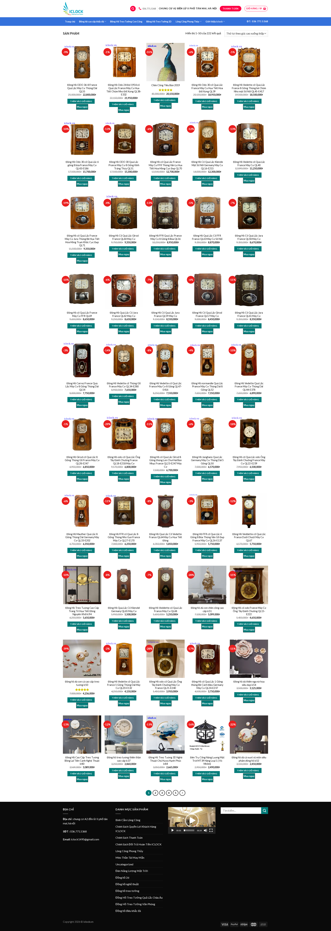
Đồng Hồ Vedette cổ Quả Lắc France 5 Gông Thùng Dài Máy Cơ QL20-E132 (123, 684)
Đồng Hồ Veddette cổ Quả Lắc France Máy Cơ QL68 (165, 609)
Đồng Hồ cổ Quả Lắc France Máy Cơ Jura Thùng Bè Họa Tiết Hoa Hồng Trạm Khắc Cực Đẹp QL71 (82, 240)
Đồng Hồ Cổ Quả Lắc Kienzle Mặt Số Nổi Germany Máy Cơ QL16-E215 (207, 165)
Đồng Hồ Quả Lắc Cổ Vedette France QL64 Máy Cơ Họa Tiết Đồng (165, 537)
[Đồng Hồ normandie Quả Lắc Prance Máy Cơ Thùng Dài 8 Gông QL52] (207, 360)
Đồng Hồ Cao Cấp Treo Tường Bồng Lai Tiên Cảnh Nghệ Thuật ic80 (82, 760)
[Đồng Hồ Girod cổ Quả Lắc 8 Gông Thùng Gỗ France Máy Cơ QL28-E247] (82, 434)
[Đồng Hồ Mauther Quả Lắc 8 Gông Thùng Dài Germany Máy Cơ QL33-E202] (82, 511)
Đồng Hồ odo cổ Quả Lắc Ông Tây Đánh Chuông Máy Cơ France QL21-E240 (165, 684)
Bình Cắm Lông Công (128, 820)
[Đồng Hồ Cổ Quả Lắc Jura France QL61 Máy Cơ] (249, 290)
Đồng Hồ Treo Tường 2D (159, 21)
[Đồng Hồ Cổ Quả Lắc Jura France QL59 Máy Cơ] (165, 290)
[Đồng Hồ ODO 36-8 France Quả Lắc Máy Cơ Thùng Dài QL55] (82, 62)
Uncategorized (124, 864)
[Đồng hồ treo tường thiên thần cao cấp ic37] (124, 734)
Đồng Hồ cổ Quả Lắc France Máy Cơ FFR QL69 (82, 314)
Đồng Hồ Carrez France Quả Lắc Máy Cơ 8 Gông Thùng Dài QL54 (82, 386)
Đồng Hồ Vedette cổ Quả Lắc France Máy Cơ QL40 (249, 163)
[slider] (189, 830)
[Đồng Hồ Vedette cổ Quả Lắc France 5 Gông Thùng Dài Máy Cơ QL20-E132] (124, 659)
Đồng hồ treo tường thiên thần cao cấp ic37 (124, 759)
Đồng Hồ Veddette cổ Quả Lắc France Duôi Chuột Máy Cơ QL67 (249, 537)
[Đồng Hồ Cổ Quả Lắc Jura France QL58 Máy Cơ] (249, 213)
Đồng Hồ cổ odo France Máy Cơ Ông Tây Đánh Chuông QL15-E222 (249, 611)
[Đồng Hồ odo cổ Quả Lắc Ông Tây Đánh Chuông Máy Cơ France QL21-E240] (165, 659)
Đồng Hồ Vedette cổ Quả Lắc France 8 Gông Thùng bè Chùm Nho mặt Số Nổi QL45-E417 (249, 88)
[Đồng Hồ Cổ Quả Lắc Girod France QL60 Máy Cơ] (124, 213)
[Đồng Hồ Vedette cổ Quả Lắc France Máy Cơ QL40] (249, 139)
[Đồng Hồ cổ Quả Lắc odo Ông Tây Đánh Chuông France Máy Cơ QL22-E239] (249, 434)
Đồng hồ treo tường (127, 890)
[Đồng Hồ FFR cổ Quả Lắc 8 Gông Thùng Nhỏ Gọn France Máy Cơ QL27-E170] (124, 511)
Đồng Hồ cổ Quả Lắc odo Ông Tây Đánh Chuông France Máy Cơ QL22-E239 (249, 460)
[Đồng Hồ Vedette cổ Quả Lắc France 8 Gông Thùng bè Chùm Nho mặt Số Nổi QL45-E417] (249, 62)
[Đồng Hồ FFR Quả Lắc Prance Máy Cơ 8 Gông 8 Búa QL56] (165, 213)
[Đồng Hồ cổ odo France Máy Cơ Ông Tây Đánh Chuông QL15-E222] (249, 585)
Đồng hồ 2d (122, 877)
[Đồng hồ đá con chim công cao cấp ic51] (207, 585)
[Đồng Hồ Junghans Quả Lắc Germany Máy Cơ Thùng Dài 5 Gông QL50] (207, 434)
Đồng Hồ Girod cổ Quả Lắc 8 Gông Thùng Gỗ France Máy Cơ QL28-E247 (82, 460)
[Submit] (264, 810)
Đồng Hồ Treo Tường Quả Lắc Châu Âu (139, 897)
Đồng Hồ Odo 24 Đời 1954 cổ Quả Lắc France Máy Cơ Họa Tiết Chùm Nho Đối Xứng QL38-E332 (123, 89)
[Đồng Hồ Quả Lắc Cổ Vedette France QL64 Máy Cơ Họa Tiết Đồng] (165, 511)
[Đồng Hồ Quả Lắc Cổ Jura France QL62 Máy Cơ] (124, 290)
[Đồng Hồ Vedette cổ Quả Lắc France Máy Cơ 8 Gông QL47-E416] (165, 360)
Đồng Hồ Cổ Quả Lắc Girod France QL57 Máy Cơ (207, 314)
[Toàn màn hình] (211, 830)
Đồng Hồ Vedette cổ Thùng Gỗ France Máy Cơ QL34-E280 (124, 385)
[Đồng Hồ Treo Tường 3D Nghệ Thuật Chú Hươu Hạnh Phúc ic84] (165, 734)
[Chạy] (172, 830)
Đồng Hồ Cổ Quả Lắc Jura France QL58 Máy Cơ (249, 237)
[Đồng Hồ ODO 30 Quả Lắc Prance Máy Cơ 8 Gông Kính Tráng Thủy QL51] (124, 139)
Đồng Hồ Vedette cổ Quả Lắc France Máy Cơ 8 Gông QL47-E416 (165, 386)
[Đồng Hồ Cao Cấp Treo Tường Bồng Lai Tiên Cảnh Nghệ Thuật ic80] (82, 734)
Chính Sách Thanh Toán (129, 837)
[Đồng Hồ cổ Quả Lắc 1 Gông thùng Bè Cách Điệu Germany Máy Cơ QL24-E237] (207, 659)
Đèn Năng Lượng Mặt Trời (132, 870)
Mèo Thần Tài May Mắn (130, 857)
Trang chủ (70, 21)
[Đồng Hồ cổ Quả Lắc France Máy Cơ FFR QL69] (82, 290)
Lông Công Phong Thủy (187, 21)
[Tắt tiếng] (205, 830)
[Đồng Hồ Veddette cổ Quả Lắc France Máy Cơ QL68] (165, 585)
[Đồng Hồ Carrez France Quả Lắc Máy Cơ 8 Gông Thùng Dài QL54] (82, 360)
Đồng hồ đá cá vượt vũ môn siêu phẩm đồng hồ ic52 (249, 759)
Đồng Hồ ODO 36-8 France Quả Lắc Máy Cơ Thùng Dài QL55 (82, 88)
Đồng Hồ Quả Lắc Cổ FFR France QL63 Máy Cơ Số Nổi (207, 237)
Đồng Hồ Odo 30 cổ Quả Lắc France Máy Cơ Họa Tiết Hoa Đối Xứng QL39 (207, 88)
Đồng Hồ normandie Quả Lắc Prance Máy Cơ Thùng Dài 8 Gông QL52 (207, 386)
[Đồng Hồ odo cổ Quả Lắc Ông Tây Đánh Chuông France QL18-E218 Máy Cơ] (124, 434)
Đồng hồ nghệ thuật (127, 884)
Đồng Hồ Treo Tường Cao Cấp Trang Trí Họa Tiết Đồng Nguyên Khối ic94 (82, 611)
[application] (191, 820)
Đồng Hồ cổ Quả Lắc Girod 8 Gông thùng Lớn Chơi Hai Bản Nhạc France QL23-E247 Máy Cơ (165, 462)
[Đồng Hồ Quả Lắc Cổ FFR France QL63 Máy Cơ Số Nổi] (207, 213)
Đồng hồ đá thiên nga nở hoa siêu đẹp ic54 (248, 683)
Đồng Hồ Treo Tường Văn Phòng (135, 904)
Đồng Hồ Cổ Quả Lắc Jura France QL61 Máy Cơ (249, 314)
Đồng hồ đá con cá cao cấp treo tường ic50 (82, 683)
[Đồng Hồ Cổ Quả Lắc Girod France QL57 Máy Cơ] (207, 290)
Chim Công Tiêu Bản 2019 (165, 85)
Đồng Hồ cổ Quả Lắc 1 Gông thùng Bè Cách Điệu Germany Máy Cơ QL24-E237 (207, 684)
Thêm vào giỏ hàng (81, 101)
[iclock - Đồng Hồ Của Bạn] (73, 9)
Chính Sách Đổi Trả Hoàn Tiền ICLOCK (139, 844)
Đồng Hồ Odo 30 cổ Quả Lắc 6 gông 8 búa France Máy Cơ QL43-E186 (82, 165)
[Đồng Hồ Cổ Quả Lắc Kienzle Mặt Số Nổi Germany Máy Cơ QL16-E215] (207, 139)
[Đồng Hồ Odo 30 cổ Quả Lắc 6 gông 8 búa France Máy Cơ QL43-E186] (82, 139)
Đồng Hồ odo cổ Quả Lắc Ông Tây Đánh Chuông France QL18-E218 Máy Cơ (124, 460)
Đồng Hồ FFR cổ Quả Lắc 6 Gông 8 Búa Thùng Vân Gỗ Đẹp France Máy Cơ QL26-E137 (207, 537)
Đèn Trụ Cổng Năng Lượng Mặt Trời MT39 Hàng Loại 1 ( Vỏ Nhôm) (207, 760)
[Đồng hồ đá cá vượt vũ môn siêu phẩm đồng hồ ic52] (249, 734)
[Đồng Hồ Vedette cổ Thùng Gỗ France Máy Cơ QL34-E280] (124, 360)
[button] (192, 820)
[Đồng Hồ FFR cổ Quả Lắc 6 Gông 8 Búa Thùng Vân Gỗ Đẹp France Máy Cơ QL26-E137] (207, 511)
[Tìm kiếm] (133, 9)
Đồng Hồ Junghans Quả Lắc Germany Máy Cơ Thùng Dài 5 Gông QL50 (207, 460)
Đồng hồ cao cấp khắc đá (91, 21)
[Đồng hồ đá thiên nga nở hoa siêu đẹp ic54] (249, 659)
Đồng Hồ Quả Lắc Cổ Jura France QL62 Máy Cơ (124, 314)
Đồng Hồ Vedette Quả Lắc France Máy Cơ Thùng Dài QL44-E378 (249, 386)
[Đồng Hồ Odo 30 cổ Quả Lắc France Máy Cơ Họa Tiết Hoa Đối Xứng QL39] (207, 62)
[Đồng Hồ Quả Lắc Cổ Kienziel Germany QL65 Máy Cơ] (124, 585)
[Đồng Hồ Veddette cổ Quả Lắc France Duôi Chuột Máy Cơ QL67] (249, 511)
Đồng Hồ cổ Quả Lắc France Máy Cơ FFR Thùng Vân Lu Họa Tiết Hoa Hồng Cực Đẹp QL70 (165, 165)
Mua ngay (82, 106)
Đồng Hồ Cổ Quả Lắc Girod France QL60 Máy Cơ (124, 237)
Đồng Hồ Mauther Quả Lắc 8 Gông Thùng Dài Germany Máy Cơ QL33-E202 (82, 537)
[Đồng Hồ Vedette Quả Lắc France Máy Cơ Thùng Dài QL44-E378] (249, 360)
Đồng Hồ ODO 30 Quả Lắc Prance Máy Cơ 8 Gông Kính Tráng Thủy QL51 (123, 165)
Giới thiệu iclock (214, 21)
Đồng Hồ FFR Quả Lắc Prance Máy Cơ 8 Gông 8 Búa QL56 (165, 237)
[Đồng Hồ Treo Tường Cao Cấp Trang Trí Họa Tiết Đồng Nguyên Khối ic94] (82, 585)
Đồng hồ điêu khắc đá (128, 910)
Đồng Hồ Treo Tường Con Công (126, 21)
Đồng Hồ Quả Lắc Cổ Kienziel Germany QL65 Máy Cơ (124, 609)
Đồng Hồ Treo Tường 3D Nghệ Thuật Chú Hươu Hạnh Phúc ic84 (165, 760)
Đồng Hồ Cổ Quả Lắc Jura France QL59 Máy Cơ (165, 314)
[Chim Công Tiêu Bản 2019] (165, 62)
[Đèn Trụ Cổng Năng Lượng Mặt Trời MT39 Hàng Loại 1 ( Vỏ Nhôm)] (207, 734)
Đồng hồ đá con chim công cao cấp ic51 (207, 609)
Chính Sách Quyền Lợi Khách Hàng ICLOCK (136, 829)
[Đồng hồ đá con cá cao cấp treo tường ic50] (82, 659)
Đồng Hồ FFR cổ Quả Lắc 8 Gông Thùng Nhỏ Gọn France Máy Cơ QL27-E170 (124, 537)
